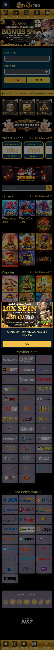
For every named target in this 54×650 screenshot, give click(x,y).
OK (27, 343)
